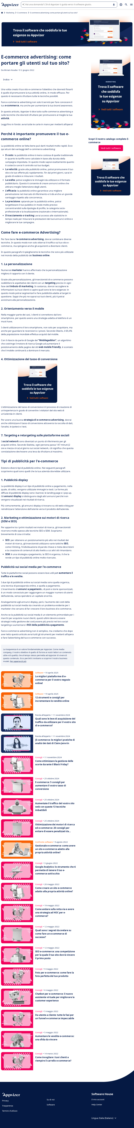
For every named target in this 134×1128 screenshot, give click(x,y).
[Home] (2, 13)
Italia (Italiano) (106, 1118)
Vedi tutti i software (111, 148)
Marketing (10, 12)
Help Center (96, 1104)
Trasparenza (7, 1105)
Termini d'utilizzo (9, 1110)
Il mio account (97, 1099)
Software (51, 1104)
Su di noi (51, 1099)
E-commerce (22, 12)
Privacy (5, 1100)
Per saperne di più (18, 661)
